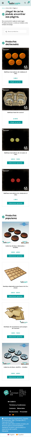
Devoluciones (13, 412)
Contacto (12, 408)
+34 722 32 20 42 (22, 395)
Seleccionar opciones (15, 163)
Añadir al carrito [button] (15, 82)
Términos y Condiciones (17, 405)
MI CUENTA (12, 402)
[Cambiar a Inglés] (10, 414)
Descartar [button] (5, 431)
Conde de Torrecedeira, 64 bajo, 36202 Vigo (22, 391)
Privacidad (23, 412)
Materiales (21, 408)
